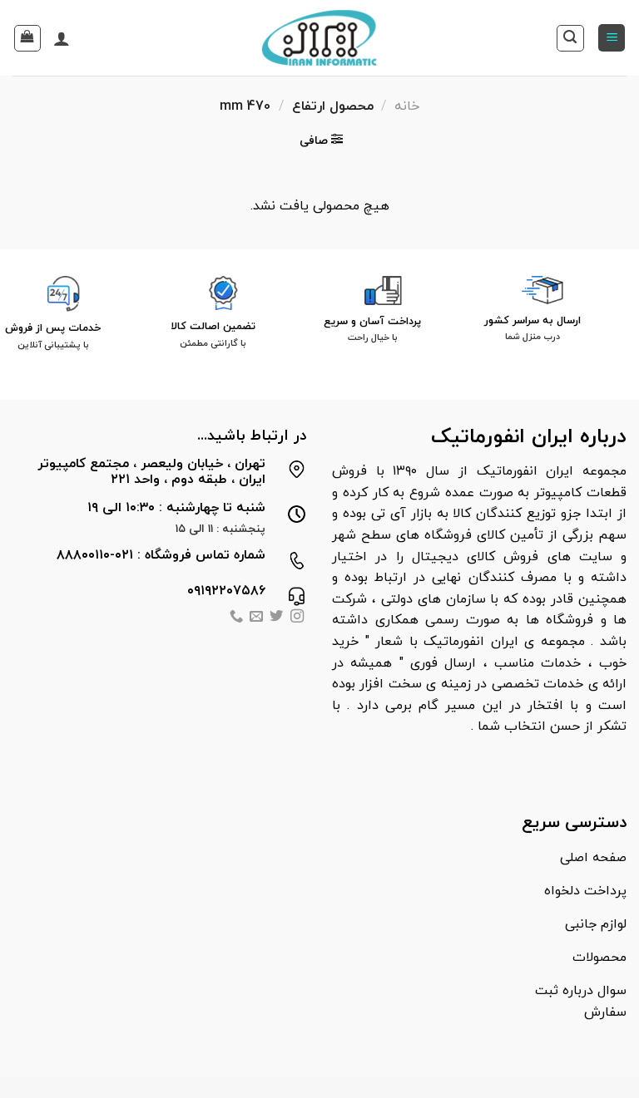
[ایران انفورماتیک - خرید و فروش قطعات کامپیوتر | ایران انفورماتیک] (319, 37)
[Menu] (611, 38)
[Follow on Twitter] (276, 618)
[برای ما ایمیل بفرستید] (256, 618)
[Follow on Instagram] (297, 618)
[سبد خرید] (27, 38)
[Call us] (235, 618)
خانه (406, 106)
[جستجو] (570, 38)
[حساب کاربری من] (61, 38)
